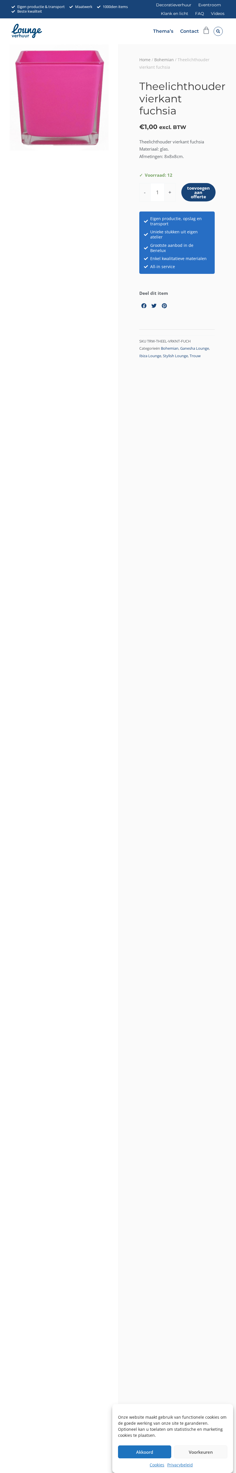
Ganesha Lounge (194, 348)
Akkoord (144, 1452)
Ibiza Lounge (150, 355)
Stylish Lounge (175, 355)
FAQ (199, 13)
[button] (218, 31)
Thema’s (163, 31)
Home (145, 59)
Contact (189, 31)
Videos (217, 13)
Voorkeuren (201, 1452)
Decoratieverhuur (173, 4)
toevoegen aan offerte (198, 192)
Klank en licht (174, 13)
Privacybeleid (180, 1465)
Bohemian (164, 59)
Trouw (195, 355)
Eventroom (209, 4)
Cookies (157, 1465)
